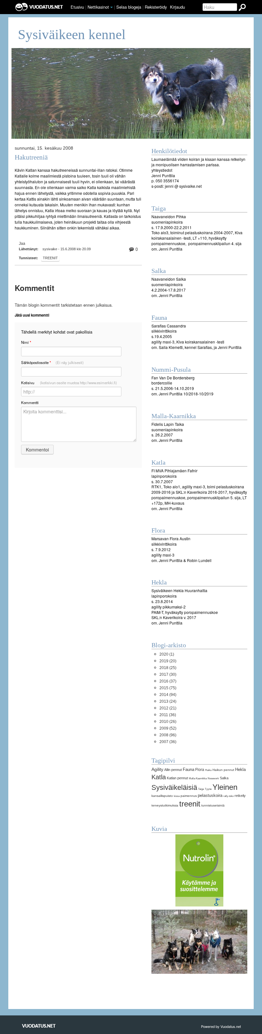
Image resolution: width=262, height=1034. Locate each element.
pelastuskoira (210, 795)
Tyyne (208, 788)
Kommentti (30, 402)
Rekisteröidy (156, 7)
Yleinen (224, 787)
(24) (167, 701)
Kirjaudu (177, 7)
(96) (167, 735)
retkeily (240, 796)
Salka (224, 778)
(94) (167, 694)
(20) (167, 661)
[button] (111, 7)
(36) (167, 715)
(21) (167, 708)
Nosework (213, 778)
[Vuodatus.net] (39, 1026)
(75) (167, 688)
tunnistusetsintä (213, 805)
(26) (167, 721)
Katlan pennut (177, 778)
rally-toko (228, 796)
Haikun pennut (223, 770)
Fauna (188, 769)
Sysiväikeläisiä (174, 787)
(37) (167, 681)
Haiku (208, 770)
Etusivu (77, 7)
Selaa (128, 7)
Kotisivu (69, 382)
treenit (50, 258)
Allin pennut (173, 770)
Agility (157, 769)
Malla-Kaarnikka (198, 778)
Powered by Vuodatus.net (221, 1026)
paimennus (189, 796)
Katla (158, 777)
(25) (167, 668)
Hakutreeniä (31, 157)
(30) (167, 674)
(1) (166, 654)
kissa (177, 796)
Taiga (201, 788)
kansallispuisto (162, 796)
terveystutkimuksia (164, 805)
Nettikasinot (98, 7)
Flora (199, 769)
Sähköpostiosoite (52, 362)
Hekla (240, 769)
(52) (167, 728)
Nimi (26, 342)
